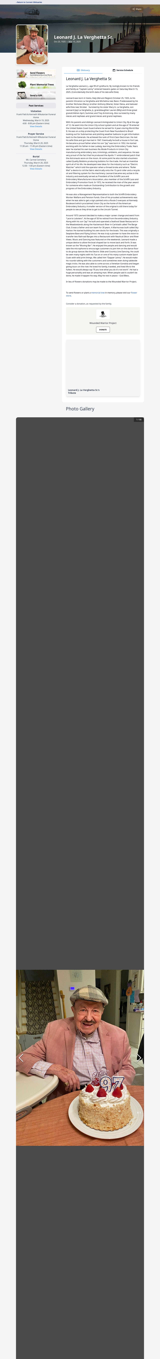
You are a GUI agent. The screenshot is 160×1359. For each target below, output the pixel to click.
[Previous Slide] (21, 1058)
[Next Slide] (139, 1058)
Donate (103, 329)
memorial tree (98, 292)
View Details (36, 126)
